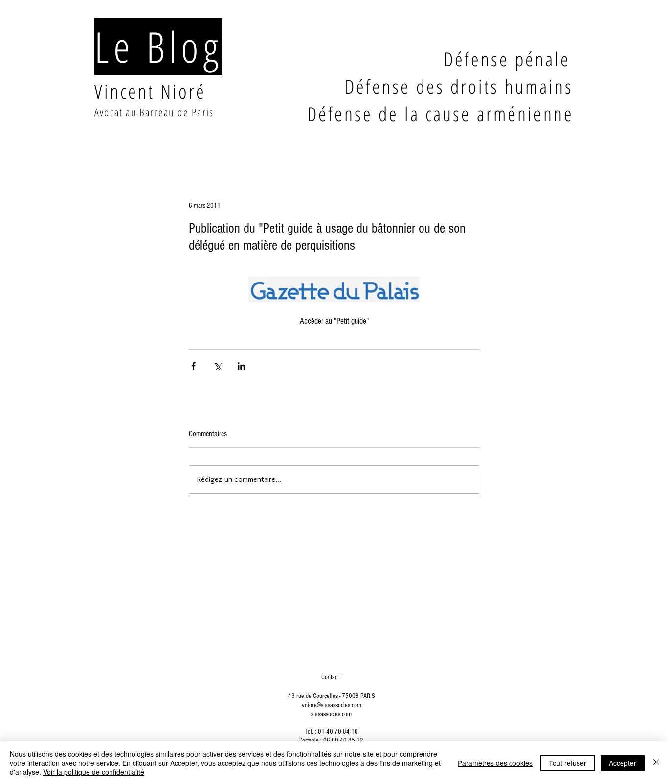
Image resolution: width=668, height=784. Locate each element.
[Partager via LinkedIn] (241, 365)
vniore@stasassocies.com (331, 705)
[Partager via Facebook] (193, 365)
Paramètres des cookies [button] (495, 763)
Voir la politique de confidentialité (93, 772)
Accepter (622, 763)
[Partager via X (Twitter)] (217, 365)
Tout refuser (567, 763)
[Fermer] (656, 762)
